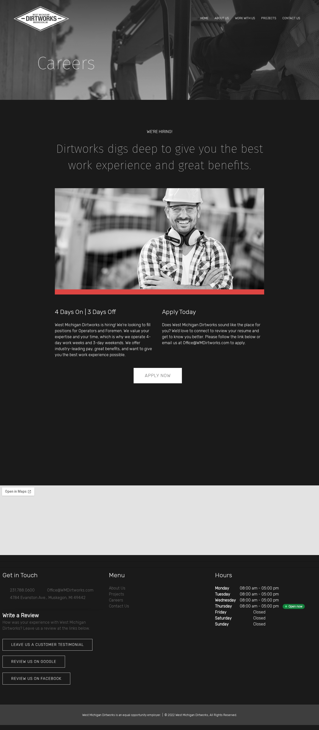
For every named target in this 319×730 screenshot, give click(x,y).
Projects (116, 594)
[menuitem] (204, 19)
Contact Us (119, 606)
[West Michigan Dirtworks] (41, 18)
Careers (116, 600)
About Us (117, 588)
